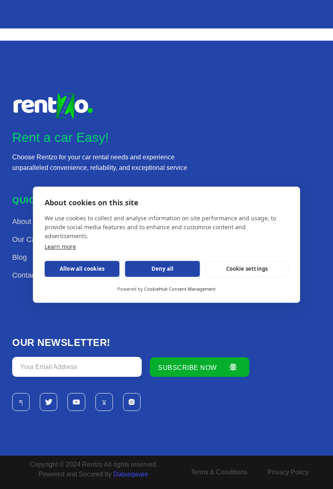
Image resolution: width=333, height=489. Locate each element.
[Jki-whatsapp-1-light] (104, 402)
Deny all (162, 268)
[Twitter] (48, 402)
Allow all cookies (82, 268)
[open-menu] (324, 19)
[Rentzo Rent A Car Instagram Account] (132, 402)
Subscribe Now (187, 367)
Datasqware (131, 474)
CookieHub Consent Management (180, 289)
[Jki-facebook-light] (21, 402)
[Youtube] (76, 402)
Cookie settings (247, 268)
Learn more (60, 246)
